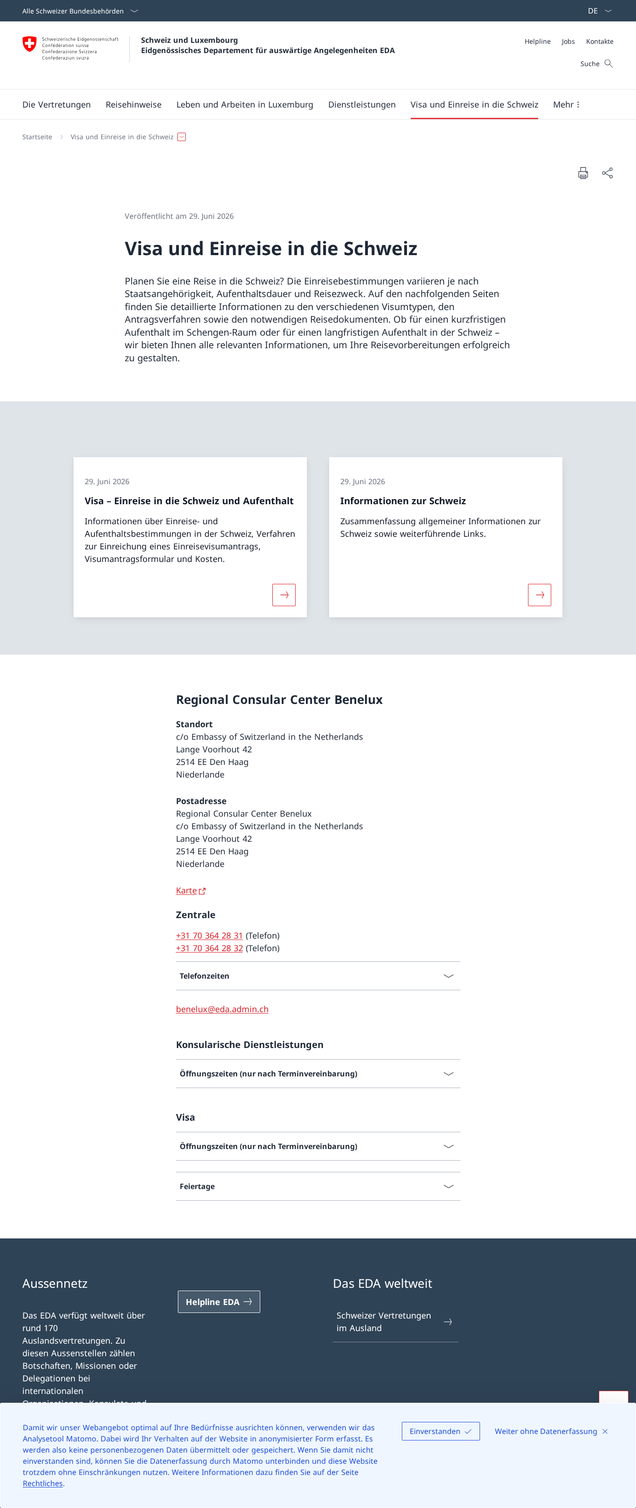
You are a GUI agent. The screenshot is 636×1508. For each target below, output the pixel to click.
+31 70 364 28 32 (209, 947)
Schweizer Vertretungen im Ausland (384, 1321)
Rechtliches (43, 1483)
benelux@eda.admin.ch (222, 1008)
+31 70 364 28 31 (209, 935)
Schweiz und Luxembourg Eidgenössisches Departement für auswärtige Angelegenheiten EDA (268, 45)
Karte (186, 890)
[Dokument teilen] (607, 173)
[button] (56, 104)
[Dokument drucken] (583, 173)
